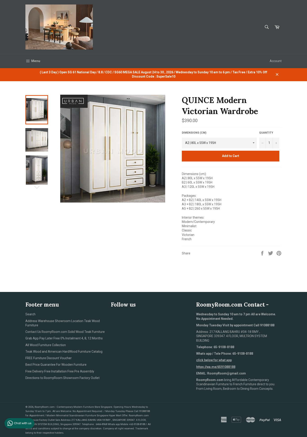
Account (276, 61)
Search (30, 314)
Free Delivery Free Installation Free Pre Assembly (59, 371)
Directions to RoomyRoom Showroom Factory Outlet (62, 378)
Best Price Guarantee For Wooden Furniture (56, 364)
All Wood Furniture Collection (45, 345)
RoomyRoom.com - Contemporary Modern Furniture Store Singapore (73, 407)
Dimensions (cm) (194, 132)
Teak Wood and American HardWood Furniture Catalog (63, 351)
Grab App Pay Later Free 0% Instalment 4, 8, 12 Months (64, 338)
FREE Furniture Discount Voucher (48, 358)
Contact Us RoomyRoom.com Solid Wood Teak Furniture (65, 332)
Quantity (266, 132)
